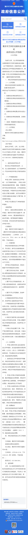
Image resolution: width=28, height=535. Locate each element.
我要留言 (21, 511)
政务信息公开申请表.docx (10, 502)
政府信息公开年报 (20, 34)
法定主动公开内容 (8, 34)
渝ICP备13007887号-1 (16, 518)
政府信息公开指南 (8, 26)
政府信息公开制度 (20, 26)
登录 (24, 0)
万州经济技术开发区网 (5, 0)
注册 (26, 0)
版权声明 (11, 511)
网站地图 (6, 511)
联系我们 (16, 511)
